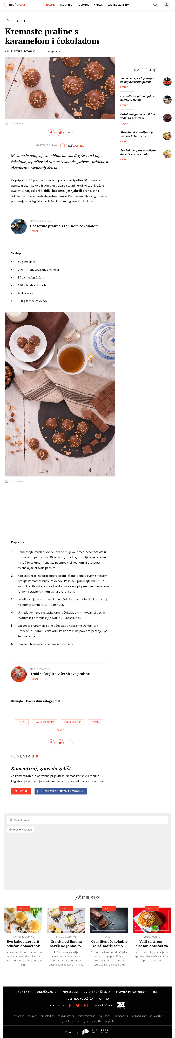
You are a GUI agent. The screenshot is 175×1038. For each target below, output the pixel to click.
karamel (95, 721)
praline (22, 721)
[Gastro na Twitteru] (78, 1005)
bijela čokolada (72, 721)
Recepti (19, 21)
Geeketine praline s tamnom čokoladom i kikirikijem (65, 226)
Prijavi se (21, 791)
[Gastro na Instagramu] (86, 1005)
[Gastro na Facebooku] (69, 1005)
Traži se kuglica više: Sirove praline (60, 673)
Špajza (124, 123)
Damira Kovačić (23, 51)
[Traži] (155, 5)
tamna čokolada (44, 721)
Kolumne (35, 231)
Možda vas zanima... (41, 221)
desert (60, 730)
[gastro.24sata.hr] (14, 4)
